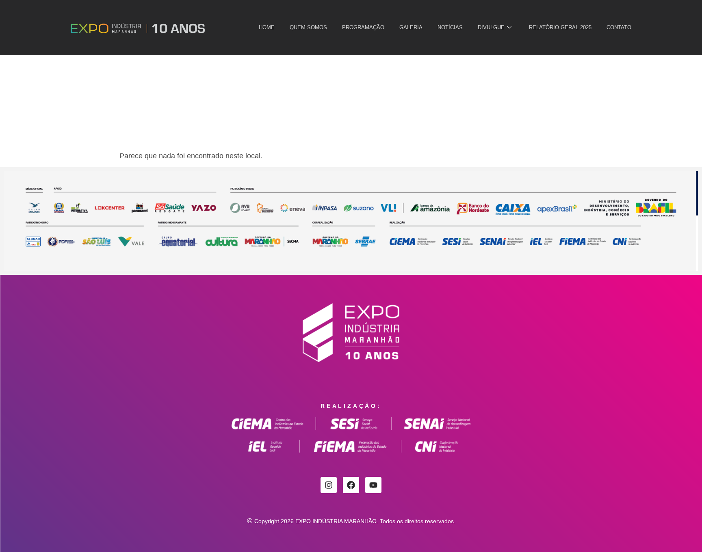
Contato (619, 27)
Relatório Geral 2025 (560, 27)
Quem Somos (308, 27)
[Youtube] (373, 485)
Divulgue (491, 27)
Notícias (450, 27)
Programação (363, 27)
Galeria (410, 27)
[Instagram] (329, 485)
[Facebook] (351, 485)
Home (267, 27)
